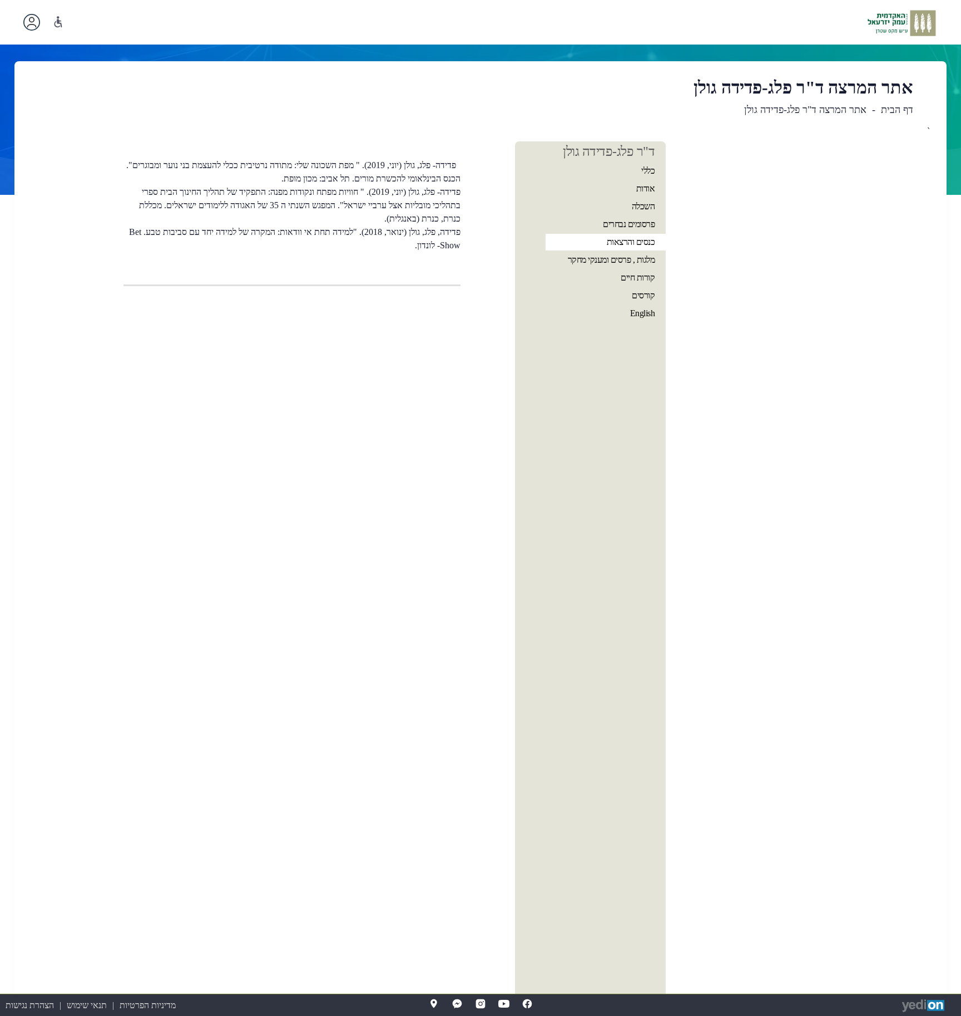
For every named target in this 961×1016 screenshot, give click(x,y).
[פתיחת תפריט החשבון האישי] (31, 22)
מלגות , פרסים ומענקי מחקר (611, 259)
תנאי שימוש (87, 1005)
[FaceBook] (527, 1003)
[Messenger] (457, 1003)
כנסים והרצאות (631, 242)
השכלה (643, 206)
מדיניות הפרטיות (148, 1005)
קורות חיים (638, 277)
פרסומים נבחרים (629, 224)
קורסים (643, 295)
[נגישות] (58, 22)
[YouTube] (503, 1003)
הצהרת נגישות (30, 1005)
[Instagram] (480, 1003)
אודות (645, 188)
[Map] (433, 1003)
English (642, 313)
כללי (648, 170)
